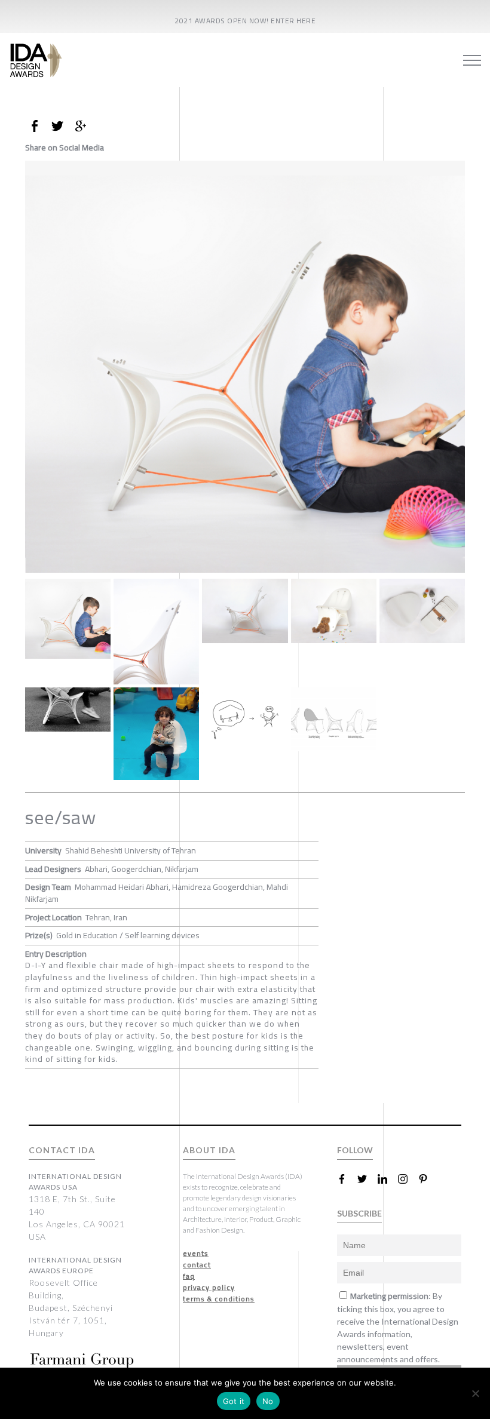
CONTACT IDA (62, 1150)
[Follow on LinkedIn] (387, 1179)
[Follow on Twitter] (366, 1179)
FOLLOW (355, 1150)
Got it (234, 1401)
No (268, 1401)
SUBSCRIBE (359, 1213)
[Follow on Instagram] (407, 1179)
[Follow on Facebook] (346, 1179)
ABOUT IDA (209, 1150)
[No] (475, 1393)
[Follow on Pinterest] (427, 1179)
